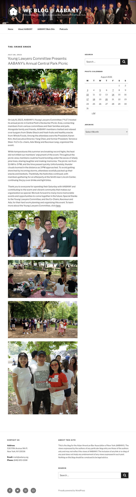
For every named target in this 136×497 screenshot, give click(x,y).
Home (10, 29)
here (58, 205)
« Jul (93, 113)
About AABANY (25, 29)
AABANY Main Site (46, 29)
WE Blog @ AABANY (51, 10)
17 (88, 99)
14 (113, 95)
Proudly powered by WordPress (71, 490)
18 (94, 99)
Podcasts (64, 29)
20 (106, 99)
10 (87, 95)
